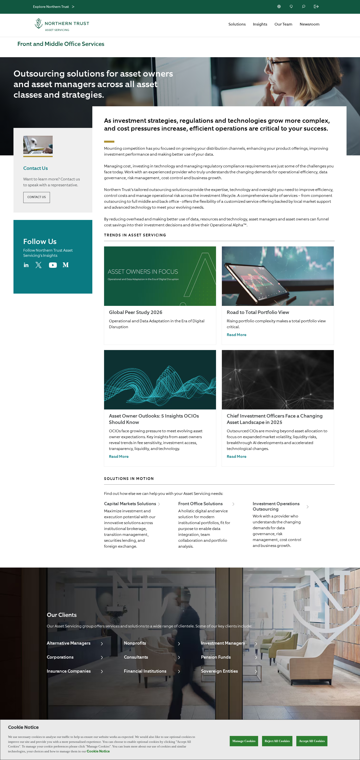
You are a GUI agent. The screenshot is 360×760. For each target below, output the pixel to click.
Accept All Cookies (312, 741)
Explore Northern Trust (51, 7)
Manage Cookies (243, 741)
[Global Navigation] (73, 7)
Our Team (283, 25)
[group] (160, 295)
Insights (260, 25)
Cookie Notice (98, 751)
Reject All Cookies (277, 741)
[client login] (317, 7)
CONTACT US (36, 197)
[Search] (303, 6)
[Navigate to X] (39, 267)
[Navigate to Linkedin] (26, 267)
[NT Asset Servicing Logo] (62, 25)
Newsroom (310, 25)
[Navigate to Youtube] (53, 267)
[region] (180, 739)
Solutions (237, 25)
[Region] (279, 6)
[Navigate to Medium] (66, 267)
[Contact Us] (291, 6)
